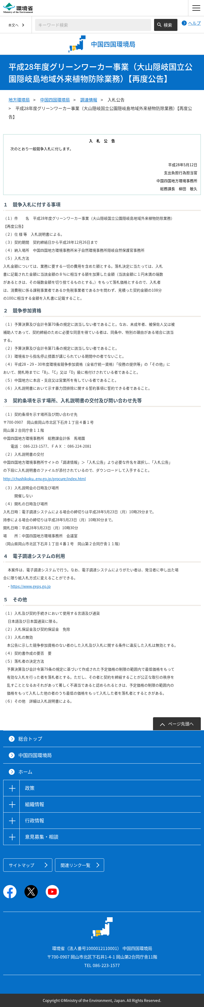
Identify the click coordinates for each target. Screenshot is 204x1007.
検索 (168, 25)
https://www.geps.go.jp (31, 586)
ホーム (25, 771)
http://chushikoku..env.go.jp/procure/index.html (44, 478)
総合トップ (30, 738)
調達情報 (88, 99)
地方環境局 (19, 99)
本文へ (13, 24)
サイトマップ (21, 865)
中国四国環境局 (55, 99)
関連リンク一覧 (75, 865)
